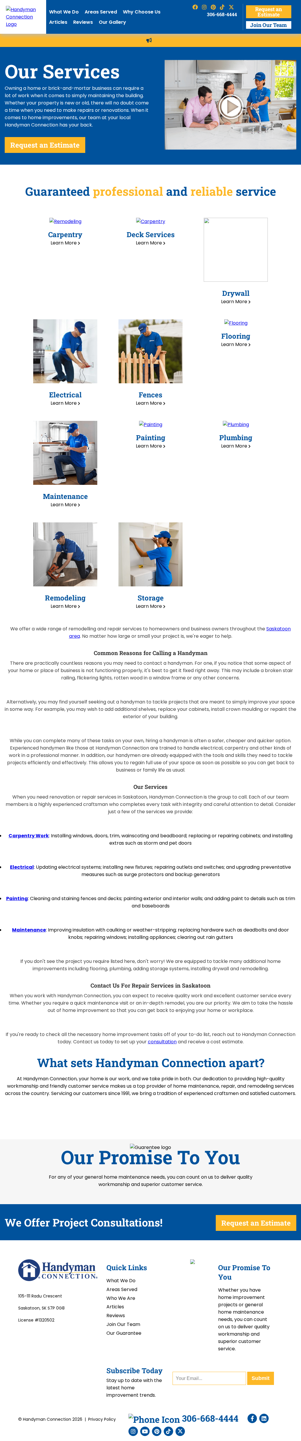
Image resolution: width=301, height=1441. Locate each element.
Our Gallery (112, 22)
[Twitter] (180, 1431)
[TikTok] (168, 1431)
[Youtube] (145, 1431)
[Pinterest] (156, 1431)
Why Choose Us (141, 12)
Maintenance (65, 496)
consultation (162, 1041)
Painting (150, 437)
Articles (58, 22)
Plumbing (235, 437)
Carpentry (65, 234)
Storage (151, 598)
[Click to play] (230, 106)
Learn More (64, 242)
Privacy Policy (102, 1419)
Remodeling (65, 598)
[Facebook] (252, 1418)
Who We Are (120, 1298)
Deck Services (151, 234)
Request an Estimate (268, 12)
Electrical (65, 394)
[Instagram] (133, 1431)
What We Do (64, 12)
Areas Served (101, 12)
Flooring (235, 336)
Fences (150, 394)
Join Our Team (268, 24)
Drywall (236, 293)
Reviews (83, 22)
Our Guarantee (123, 1333)
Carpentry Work (29, 835)
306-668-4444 (222, 14)
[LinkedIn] (264, 1418)
